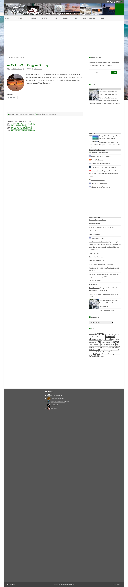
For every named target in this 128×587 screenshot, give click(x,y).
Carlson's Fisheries (95, 280)
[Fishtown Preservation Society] (90, 163)
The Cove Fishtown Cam (96, 261)
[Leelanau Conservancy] (90, 180)
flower (96, 342)
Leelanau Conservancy (98, 180)
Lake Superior (104, 344)
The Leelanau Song (95, 264)
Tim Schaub (93, 268)
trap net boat (41, 114)
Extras (44, 18)
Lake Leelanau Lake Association (98, 242)
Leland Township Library (106, 310)
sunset (54, 114)
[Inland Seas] (90, 167)
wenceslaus (117, 354)
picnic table (114, 350)
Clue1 (102, 18)
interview (95, 344)
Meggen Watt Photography (107, 136)
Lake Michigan (20, 114)
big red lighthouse (112, 334)
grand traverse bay (107, 342)
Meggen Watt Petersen (15, 69)
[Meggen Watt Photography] (94, 142)
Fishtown (12, 114)
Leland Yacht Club (94, 253)
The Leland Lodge (94, 235)
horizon (91, 344)
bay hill (106, 334)
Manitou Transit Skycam (98, 238)
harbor (116, 341)
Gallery (65, 18)
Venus (90, 354)
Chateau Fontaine (94, 227)
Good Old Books (94, 288)
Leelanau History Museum (99, 183)
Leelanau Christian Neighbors (100, 171)
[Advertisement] (64, 36)
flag (93, 342)
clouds (108, 339)
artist (92, 334)
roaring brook (96, 351)
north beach (94, 349)
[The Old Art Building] (90, 160)
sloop (105, 351)
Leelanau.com (103, 307)
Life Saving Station (93, 346)
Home (7, 18)
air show (48, 114)
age (90, 334)
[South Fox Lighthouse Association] (90, 156)
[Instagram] (114, 1)
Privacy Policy (116, 584)
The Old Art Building (97, 160)
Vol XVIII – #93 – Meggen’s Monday (27, 65)
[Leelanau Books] (94, 100)
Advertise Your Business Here (108, 98)
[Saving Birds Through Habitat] (90, 153)
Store (55, 18)
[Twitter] (108, 1)
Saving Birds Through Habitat (99, 153)
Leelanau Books (104, 92)
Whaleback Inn (93, 231)
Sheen (53, 408)
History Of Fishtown (95, 294)
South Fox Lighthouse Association (101, 156)
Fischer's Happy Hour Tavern (97, 220)
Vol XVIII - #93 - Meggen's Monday (23, 130)
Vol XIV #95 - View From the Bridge (23, 124)
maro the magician (109, 347)
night (119, 347)
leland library (114, 344)
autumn (99, 333)
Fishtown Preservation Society (100, 163)
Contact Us (32, 18)
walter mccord (105, 354)
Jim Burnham (55, 395)
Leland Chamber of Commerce (100, 187)
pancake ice (104, 350)
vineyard (96, 353)
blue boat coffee (96, 337)
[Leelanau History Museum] (90, 183)
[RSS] (119, 1)
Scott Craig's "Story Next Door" (108, 142)
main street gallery (114, 346)
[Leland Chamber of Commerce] (90, 187)
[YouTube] (112, 1)
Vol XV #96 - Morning (18, 125)
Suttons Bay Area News (96, 257)
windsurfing (103, 356)
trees (117, 351)
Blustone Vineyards (95, 223)
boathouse (102, 337)
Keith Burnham (55, 399)
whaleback (94, 355)
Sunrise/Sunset (29, 114)
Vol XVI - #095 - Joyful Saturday (22, 127)
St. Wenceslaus (111, 351)
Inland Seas (94, 167)
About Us (18, 18)
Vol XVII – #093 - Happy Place (21, 129)
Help (75, 18)
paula (109, 350)
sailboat (101, 351)
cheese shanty (96, 339)
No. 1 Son (54, 405)
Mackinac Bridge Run (103, 346)
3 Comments (38, 69)
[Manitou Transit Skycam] (90, 238)
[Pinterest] (117, 1)
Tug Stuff (92, 274)
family (114, 339)
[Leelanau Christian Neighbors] (90, 171)
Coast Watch (93, 284)
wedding (111, 354)
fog (99, 341)
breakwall (110, 336)
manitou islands (95, 347)
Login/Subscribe (89, 18)
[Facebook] (110, 1)
